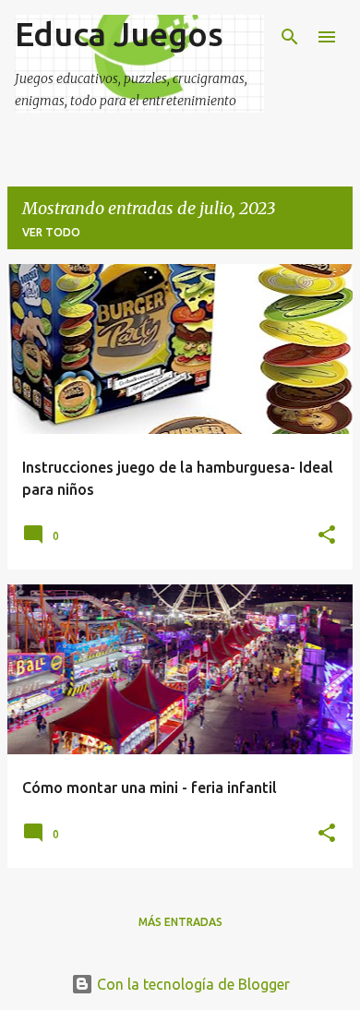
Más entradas (180, 922)
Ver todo (51, 232)
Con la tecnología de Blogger (191, 984)
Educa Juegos (119, 34)
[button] (327, 535)
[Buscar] (290, 37)
